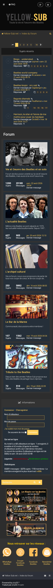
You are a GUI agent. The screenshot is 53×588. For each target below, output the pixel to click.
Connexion (9, 410)
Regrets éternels (22, 98)
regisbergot (37, 88)
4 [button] (27, 45)
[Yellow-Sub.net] (26, 18)
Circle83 (35, 119)
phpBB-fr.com (18, 585)
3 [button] (23, 45)
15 (38, 108)
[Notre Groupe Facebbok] (20, 552)
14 (34, 108)
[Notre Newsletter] (47, 552)
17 (46, 108)
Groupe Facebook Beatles (20, 563)
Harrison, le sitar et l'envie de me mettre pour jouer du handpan (30, 115)
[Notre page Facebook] (33, 552)
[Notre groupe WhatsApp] (6, 552)
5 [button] (30, 45)
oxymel (35, 62)
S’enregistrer (22, 410)
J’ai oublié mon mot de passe (16, 429)
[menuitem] (12, 4)
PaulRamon (37, 101)
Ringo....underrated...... (25, 59)
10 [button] (37, 45)
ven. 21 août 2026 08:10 (30, 76)
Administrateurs (20, 459)
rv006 (38, 471)
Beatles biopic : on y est (25, 85)
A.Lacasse (36, 75)
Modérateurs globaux (38, 459)
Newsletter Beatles (47, 563)
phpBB (15, 583)
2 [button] (20, 45)
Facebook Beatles (33, 563)
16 (42, 108)
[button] (12, 44)
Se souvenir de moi (16, 432)
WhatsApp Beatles (6, 563)
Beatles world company (25, 72)
